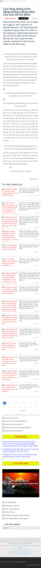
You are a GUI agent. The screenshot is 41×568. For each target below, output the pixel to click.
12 (19, 407)
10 (9, 407)
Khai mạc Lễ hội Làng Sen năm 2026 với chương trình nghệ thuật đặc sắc (30, 261)
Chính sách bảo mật (7, 562)
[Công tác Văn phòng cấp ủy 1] (20, 431)
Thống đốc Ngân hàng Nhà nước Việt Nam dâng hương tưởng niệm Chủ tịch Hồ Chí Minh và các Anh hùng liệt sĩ (29, 233)
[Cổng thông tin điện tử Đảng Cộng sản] (20, 515)
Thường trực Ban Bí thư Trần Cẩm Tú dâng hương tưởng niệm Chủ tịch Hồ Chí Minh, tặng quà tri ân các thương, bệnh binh (29, 220)
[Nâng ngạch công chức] (20, 506)
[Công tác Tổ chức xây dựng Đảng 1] (20, 421)
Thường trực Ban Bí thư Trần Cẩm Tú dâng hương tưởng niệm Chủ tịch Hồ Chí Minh (29, 289)
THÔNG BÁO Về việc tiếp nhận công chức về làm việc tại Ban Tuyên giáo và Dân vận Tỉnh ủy (20, 450)
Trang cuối (22, 410)
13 (25, 407)
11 (14, 407)
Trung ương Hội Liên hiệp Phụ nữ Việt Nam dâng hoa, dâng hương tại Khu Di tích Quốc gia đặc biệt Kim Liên (30, 331)
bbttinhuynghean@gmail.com (20, 554)
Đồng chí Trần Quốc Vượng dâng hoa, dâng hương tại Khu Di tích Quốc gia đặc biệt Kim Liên (29, 318)
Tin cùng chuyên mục (12, 184)
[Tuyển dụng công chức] (20, 509)
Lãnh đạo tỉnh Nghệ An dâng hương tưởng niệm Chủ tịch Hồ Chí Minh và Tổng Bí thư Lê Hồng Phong (30, 373)
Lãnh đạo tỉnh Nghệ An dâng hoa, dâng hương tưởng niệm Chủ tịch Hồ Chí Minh (29, 190)
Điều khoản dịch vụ (21, 562)
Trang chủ (29, 565)
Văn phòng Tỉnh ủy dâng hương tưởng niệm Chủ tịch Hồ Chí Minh (29, 345)
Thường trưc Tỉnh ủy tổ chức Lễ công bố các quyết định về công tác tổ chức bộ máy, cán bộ (20, 456)
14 (30, 407)
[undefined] (20, 89)
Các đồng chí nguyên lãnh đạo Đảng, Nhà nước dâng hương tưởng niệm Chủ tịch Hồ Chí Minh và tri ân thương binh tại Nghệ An (29, 276)
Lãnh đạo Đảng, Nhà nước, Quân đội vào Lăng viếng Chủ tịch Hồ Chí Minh (29, 386)
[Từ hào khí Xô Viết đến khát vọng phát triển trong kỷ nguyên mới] (20, 483)
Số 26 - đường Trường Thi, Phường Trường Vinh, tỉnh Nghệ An (23, 547)
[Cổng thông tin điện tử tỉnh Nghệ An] (20, 518)
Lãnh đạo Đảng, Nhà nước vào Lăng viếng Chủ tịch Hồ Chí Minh (29, 247)
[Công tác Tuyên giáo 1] (20, 418)
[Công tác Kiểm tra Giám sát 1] (20, 424)
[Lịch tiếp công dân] (20, 502)
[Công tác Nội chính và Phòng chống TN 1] (20, 427)
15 (35, 407)
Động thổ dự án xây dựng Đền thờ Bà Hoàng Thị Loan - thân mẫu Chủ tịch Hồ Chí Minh (29, 359)
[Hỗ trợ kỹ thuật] (20, 512)
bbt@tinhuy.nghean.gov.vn (21, 552)
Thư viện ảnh (20, 463)
